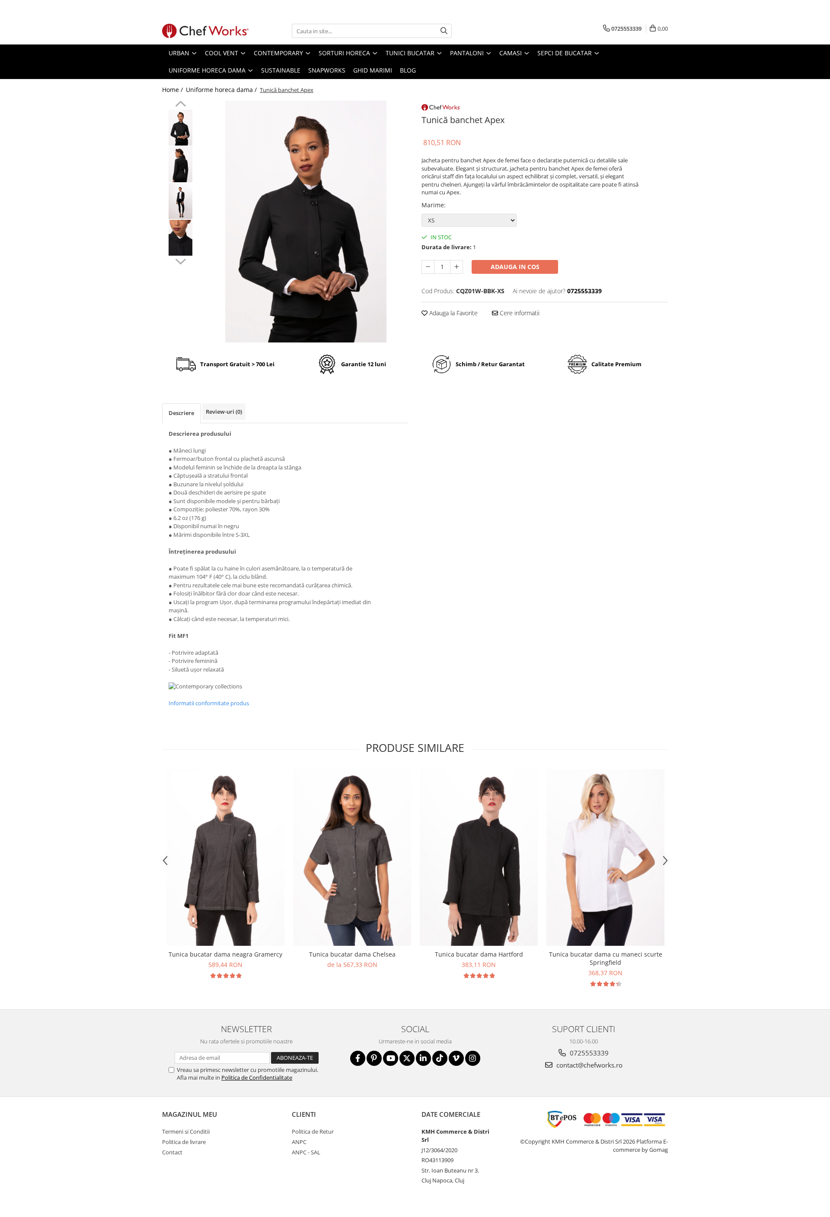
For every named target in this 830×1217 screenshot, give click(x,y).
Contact (172, 1152)
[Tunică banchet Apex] (306, 221)
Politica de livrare (184, 1142)
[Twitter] (407, 1058)
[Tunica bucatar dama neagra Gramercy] (225, 857)
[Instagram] (472, 1058)
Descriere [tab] (181, 413)
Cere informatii (519, 313)
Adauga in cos (515, 267)
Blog (408, 70)
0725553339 (588, 1053)
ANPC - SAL (306, 1152)
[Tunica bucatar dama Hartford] (479, 857)
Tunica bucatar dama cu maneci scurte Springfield (605, 958)
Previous (180, 105)
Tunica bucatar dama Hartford (479, 954)
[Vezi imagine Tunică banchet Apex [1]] (180, 164)
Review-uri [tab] (224, 411)
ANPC (299, 1142)
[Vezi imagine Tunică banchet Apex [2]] (180, 201)
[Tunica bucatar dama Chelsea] (352, 857)
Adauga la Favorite (453, 313)
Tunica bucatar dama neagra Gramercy (225, 954)
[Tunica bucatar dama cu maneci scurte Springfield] (605, 857)
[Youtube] (390, 1058)
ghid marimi (372, 70)
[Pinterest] (374, 1058)
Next (180, 260)
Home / (173, 90)
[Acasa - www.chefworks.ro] (205, 31)
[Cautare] (444, 31)
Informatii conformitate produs (209, 703)
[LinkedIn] (423, 1058)
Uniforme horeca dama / (222, 90)
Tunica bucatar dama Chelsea (352, 954)
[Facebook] (357, 1058)
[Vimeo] (456, 1058)
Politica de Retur (313, 1131)
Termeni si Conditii (186, 1131)
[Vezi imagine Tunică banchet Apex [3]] (180, 238)
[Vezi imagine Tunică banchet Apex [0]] (180, 128)
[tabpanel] (306, 221)
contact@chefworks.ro (588, 1065)
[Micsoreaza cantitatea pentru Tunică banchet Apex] (427, 267)
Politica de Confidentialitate (256, 1077)
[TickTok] (439, 1058)
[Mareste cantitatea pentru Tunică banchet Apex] (456, 267)
